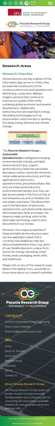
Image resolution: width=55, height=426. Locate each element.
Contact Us (11, 375)
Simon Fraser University (17, 326)
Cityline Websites (35, 423)
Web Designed (18, 423)
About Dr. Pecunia (15, 351)
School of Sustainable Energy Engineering (27, 321)
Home (8, 346)
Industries (10, 365)
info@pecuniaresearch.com (27, 331)
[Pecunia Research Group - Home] (27, 12)
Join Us (8, 370)
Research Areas (13, 360)
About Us (10, 356)
